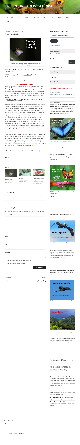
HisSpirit (60, 17)
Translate (61, 53)
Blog (12, 17)
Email (7, 244)
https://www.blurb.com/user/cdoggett (59, 94)
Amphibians (27, 75)
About (68, 17)
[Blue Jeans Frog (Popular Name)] (39, 172)
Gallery (20, 17)
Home (6, 17)
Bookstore (27, 17)
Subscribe (53, 40)
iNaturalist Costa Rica (56, 402)
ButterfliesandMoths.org (57, 397)
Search (52, 58)
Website (7, 252)
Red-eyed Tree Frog (9, 179)
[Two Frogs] (25, 172)
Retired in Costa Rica (33, 6)
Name (7, 236)
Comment (8, 215)
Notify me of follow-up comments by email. (19, 260)
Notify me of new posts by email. (16, 263)
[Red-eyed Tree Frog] (11, 173)
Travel (44, 17)
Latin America (16, 195)
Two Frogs (21, 178)
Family (52, 17)
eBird (51, 392)
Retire (38, 195)
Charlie (21, 31)
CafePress (36, 17)
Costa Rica (10, 192)
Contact (7, 21)
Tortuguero (11, 197)
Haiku (14, 69)
